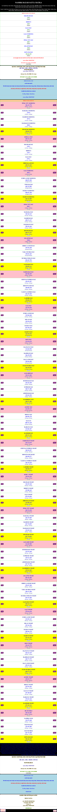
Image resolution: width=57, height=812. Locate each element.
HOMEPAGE (28, 808)
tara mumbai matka (39, 754)
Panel (54, 105)
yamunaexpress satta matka (8, 751)
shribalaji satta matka (47, 748)
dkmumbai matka (47, 747)
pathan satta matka (17, 749)
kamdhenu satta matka (35, 752)
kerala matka (2, 743)
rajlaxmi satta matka (47, 751)
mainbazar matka (4, 748)
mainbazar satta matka (36, 753)
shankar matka (7, 743)
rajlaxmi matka (39, 746)
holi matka (24, 746)
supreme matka (5, 747)
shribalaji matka (21, 743)
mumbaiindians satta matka (25, 750)
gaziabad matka (39, 744)
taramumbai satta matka (16, 750)
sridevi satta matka (35, 748)
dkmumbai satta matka (21, 753)
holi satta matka (28, 751)
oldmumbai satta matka (44, 753)
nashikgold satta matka (29, 753)
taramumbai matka (26, 744)
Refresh (28, 19)
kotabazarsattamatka (51, 753)
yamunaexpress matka (9, 746)
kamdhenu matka (17, 747)
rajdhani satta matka (41, 751)
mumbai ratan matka (48, 754)
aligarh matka (50, 746)
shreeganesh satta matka (8, 750)
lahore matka (16, 746)
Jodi (2, 105)
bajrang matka (36, 747)
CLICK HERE (28, 64)
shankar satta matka (28, 748)
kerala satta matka (22, 748)
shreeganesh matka (20, 744)
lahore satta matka (16, 751)
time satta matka (10, 749)
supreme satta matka (21, 752)
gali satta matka (53, 748)
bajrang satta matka (7, 753)
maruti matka (44, 743)
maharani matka (4, 744)
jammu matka (23, 747)
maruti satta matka (23, 749)
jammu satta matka (43, 752)
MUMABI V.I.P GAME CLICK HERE (28, 63)
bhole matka (27, 747)
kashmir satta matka (14, 753)
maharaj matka (49, 743)
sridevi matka (12, 743)
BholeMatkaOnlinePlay (3, 810)
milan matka (20, 746)
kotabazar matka (15, 748)
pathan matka (39, 743)
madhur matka (54, 743)
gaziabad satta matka (33, 750)
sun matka (11, 754)
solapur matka (14, 744)
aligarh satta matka (7, 752)
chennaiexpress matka (51, 744)
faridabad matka (45, 744)
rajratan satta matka (34, 751)
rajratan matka (28, 746)
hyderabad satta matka (13, 752)
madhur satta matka (36, 749)
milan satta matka (22, 751)
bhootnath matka (3, 746)
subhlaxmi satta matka (4, 749)
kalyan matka (32, 747)
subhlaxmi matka (30, 743)
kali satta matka (40, 748)
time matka (35, 743)
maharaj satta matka (29, 749)
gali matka (25, 743)
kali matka (16, 743)
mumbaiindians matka (33, 744)
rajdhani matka (33, 746)
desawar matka (9, 744)
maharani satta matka (43, 749)
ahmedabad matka (11, 747)
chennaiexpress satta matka (48, 750)
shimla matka (27, 754)
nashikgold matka (53, 747)
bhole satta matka (49, 752)
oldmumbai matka (10, 748)
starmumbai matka (45, 746)
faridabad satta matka (40, 750)
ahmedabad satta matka (28, 752)
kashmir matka (41, 747)
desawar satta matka (50, 749)
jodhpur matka (17, 754)
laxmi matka (22, 754)
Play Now (28, 134)
